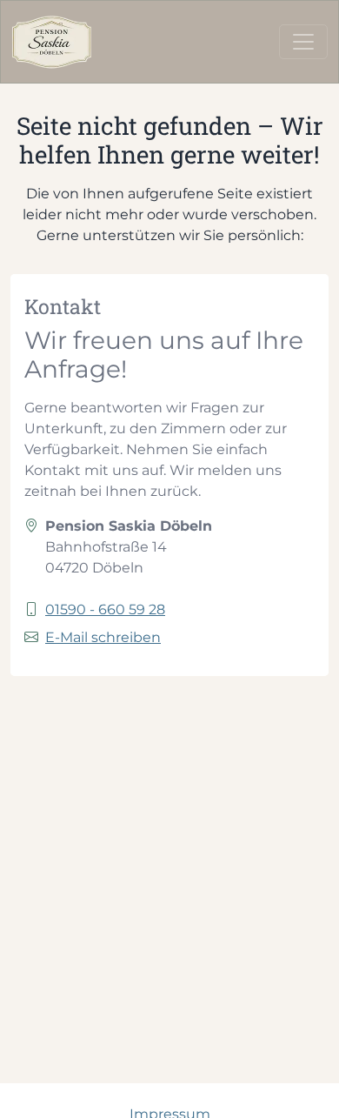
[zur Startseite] (51, 42)
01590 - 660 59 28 (105, 609)
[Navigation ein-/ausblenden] (303, 41)
